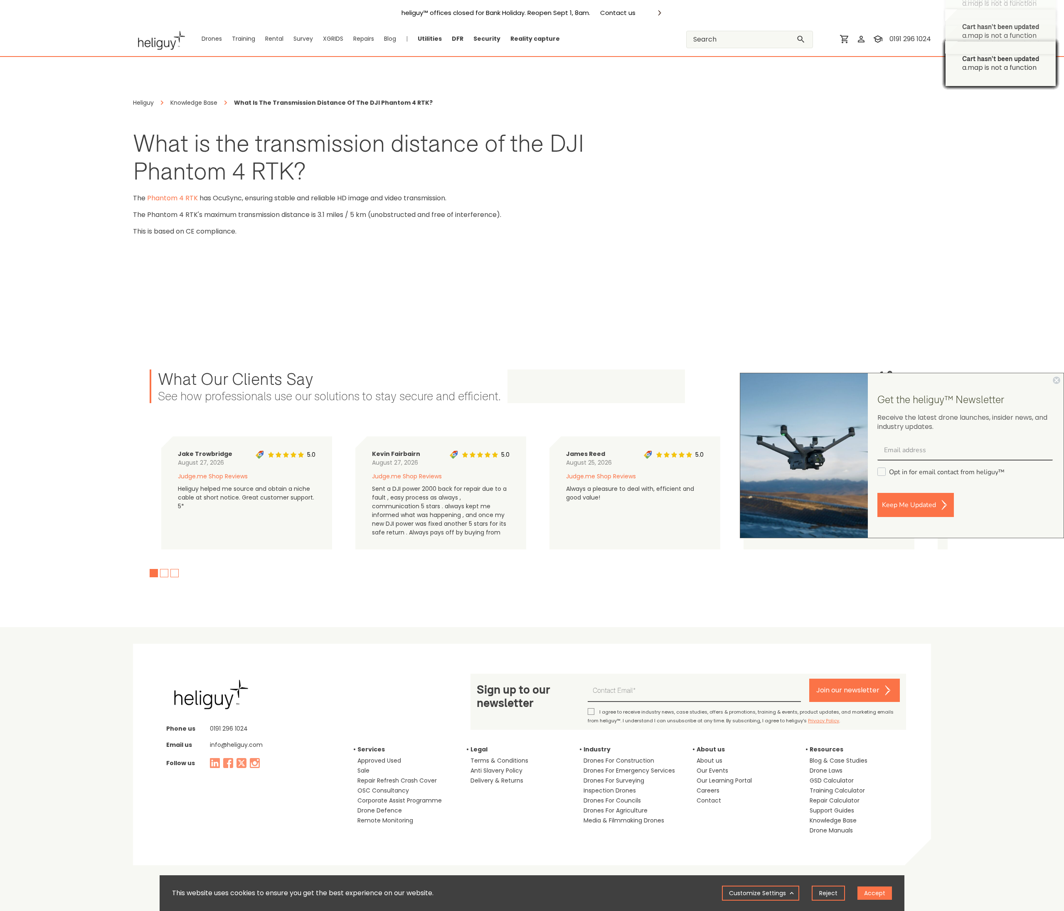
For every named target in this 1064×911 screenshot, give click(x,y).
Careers (708, 790)
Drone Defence (379, 810)
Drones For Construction (619, 760)
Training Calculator (837, 790)
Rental (274, 38)
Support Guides (832, 810)
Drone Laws (826, 770)
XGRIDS (333, 38)
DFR (457, 38)
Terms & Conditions (499, 760)
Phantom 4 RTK (172, 198)
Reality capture (535, 38)
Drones (212, 38)
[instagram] (255, 763)
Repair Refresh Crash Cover (397, 780)
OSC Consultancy (383, 790)
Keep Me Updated (909, 505)
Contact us (617, 13)
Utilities (430, 38)
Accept (874, 893)
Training (243, 38)
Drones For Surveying (614, 780)
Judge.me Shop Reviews (213, 476)
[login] (861, 39)
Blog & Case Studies (838, 760)
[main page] (159, 39)
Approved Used (379, 760)
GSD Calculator (832, 780)
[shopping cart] (844, 39)
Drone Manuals (831, 830)
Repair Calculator (835, 800)
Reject (828, 893)
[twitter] (241, 763)
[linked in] (215, 763)
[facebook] (228, 763)
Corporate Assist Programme (399, 800)
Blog (390, 38)
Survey (303, 38)
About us (709, 760)
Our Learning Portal (724, 780)
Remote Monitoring (385, 820)
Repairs (363, 38)
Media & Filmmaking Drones (624, 820)
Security (486, 38)
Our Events (712, 770)
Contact (709, 800)
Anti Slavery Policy (496, 770)
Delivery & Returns (496, 780)
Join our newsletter (847, 690)
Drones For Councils (612, 800)
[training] (877, 39)
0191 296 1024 (910, 39)
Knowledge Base (833, 820)
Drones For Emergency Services (629, 770)
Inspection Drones (610, 790)
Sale (363, 770)
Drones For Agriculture (616, 810)
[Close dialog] (1056, 380)
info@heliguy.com (236, 745)
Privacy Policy (823, 720)
